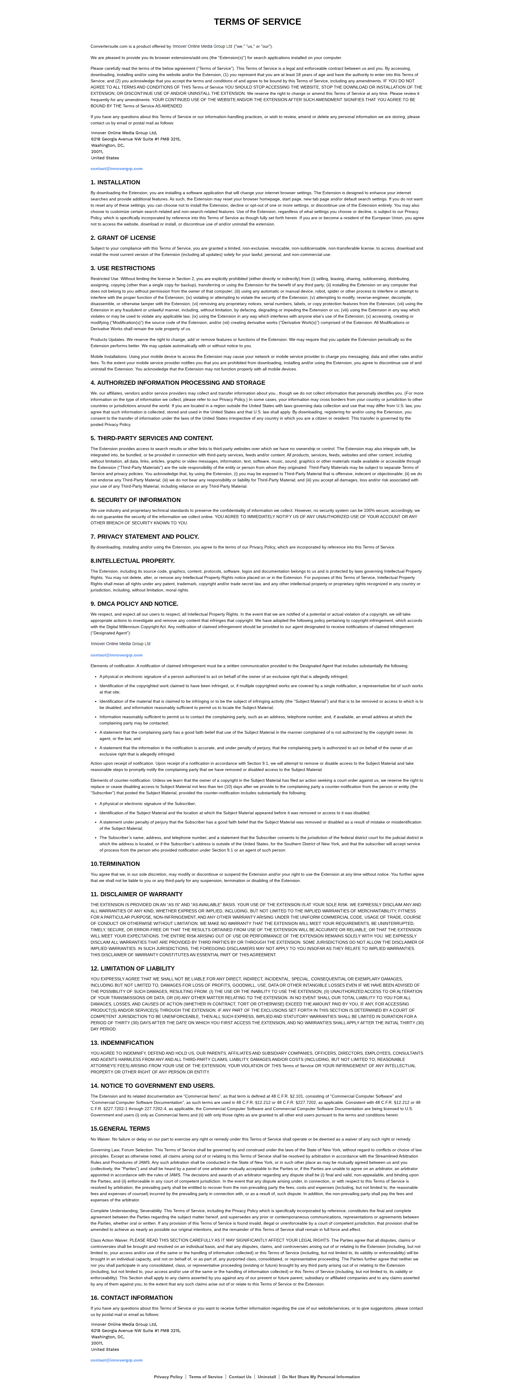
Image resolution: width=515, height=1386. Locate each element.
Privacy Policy (168, 1376)
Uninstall (267, 1376)
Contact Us (240, 1376)
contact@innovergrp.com (116, 168)
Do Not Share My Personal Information (321, 1376)
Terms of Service (206, 1376)
